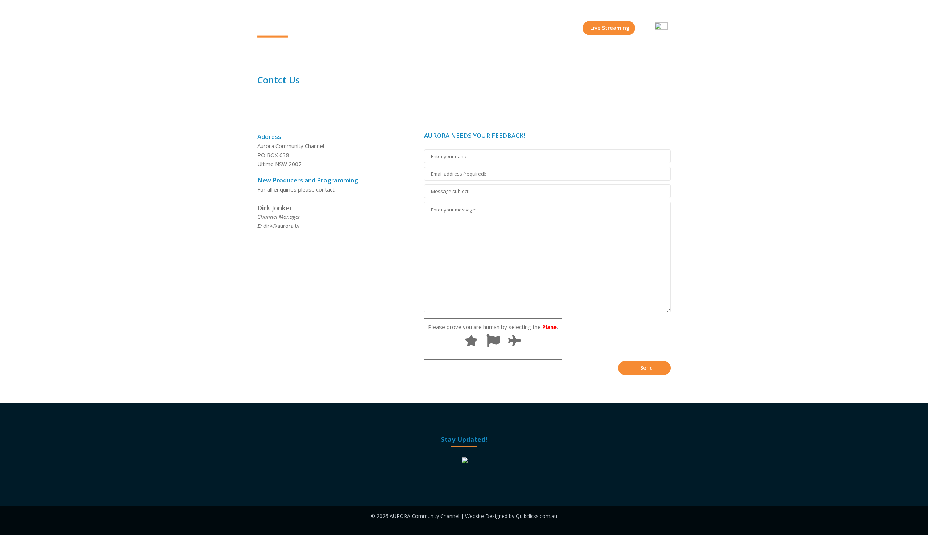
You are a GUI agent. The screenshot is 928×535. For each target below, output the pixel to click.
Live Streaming (610, 27)
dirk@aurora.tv (281, 225)
